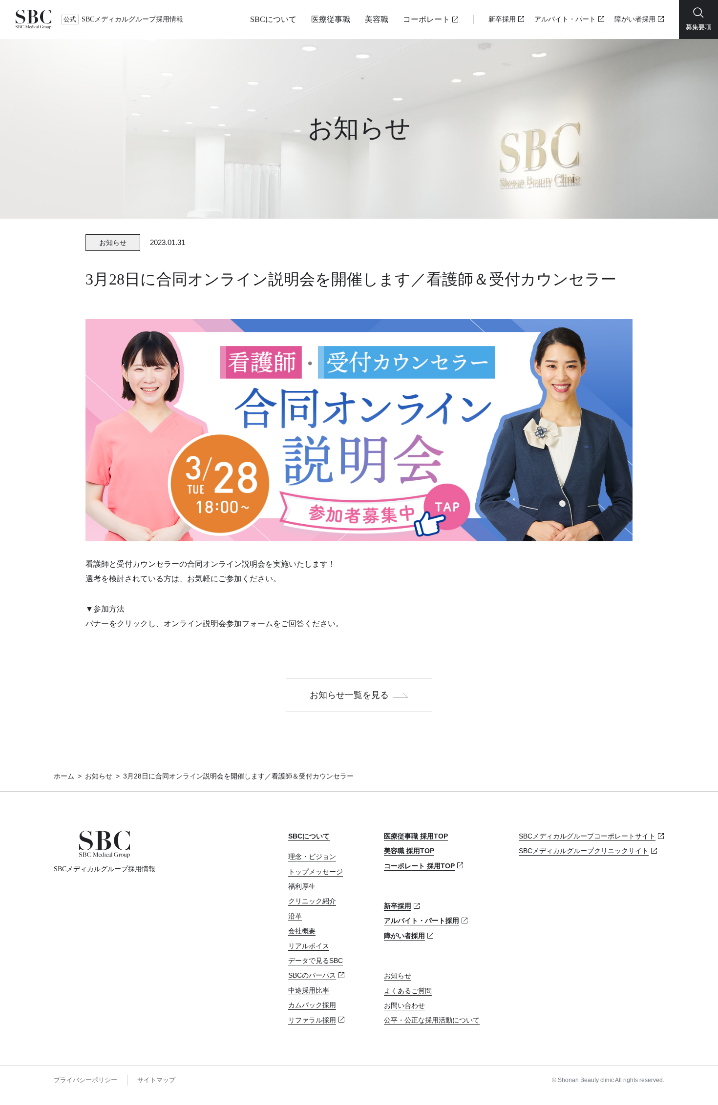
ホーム (64, 776)
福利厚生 (302, 886)
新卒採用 (502, 19)
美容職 (376, 19)
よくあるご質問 (408, 991)
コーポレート (426, 19)
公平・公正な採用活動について (432, 1020)
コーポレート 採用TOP (419, 866)
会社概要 (302, 931)
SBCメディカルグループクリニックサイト (584, 851)
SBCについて (273, 19)
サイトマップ (156, 1080)
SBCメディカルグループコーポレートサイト (587, 836)
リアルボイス (308, 946)
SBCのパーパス (312, 975)
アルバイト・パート (565, 19)
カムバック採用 (312, 1005)
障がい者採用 (634, 19)
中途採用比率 (308, 990)
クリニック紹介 (312, 901)
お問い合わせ (404, 1005)
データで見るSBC (315, 960)
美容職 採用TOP (409, 851)
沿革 (295, 916)
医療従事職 (330, 19)
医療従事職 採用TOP (416, 836)
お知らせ (98, 776)
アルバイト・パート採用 (421, 920)
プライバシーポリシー (85, 1080)
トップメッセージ (315, 872)
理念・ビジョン (312, 856)
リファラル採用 (312, 1020)
